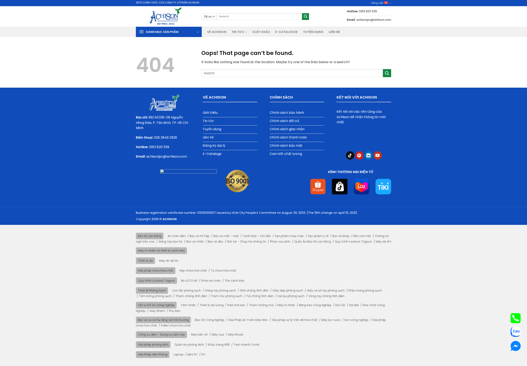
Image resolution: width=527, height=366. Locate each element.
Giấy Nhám (157, 311)
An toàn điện (177, 236)
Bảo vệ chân (195, 241)
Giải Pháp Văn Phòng (152, 354)
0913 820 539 (159, 147)
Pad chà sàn (236, 305)
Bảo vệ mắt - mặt (226, 236)
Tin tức (238, 32)
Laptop (178, 354)
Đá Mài (354, 305)
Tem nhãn (188, 305)
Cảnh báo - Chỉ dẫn (257, 236)
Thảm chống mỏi (261, 305)
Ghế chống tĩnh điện (254, 290)
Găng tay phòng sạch (220, 290)
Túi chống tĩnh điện (260, 296)
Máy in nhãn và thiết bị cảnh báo (161, 251)
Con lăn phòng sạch (186, 290)
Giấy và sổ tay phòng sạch (326, 290)
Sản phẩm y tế (318, 236)
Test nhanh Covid (246, 345)
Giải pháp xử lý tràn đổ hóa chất (294, 320)
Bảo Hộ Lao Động (149, 236)
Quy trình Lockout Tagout (353, 241)
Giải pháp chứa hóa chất (155, 270)
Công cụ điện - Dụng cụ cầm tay (161, 334)
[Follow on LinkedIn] (368, 155)
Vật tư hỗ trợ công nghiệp (156, 305)
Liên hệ (334, 32)
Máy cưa (218, 334)
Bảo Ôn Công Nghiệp (209, 320)
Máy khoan (236, 334)
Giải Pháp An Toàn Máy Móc (248, 320)
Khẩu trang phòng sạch (365, 290)
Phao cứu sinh (280, 241)
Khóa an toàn (211, 281)
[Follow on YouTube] (377, 155)
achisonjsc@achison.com (166, 156)
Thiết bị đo (145, 261)
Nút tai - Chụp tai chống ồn (246, 241)
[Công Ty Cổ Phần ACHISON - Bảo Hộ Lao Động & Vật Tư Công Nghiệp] (165, 16)
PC (203, 354)
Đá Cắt (340, 305)
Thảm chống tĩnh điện (191, 296)
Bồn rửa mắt (362, 236)
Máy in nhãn (286, 305)
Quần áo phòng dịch (189, 345)
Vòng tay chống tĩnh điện (326, 296)
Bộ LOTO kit (189, 281)
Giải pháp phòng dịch (153, 345)
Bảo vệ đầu (215, 241)
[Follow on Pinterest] (359, 155)
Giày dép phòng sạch (288, 290)
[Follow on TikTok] (350, 155)
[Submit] (305, 16)
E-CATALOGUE (286, 32)
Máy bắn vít (199, 334)
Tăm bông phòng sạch (155, 296)
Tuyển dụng (313, 32)
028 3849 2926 (165, 137)
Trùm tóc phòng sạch (226, 296)
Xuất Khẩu (261, 32)
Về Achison (216, 32)
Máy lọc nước (330, 320)
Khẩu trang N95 (219, 345)
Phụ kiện (175, 311)
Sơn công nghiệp (356, 320)
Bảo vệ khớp (341, 236)
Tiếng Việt (377, 3)
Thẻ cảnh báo (234, 281)
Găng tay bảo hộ (170, 241)
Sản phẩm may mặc (289, 236)
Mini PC (192, 354)
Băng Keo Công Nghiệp (315, 305)
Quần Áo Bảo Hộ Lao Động (312, 241)
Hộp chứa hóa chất (193, 270)
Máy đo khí (383, 241)
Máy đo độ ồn (168, 261)
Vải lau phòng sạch (290, 296)
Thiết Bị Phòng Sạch (152, 290)
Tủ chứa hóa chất (223, 270)
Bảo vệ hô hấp (200, 236)
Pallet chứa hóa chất (176, 325)
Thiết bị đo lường (212, 305)
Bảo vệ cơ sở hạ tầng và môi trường (163, 320)
